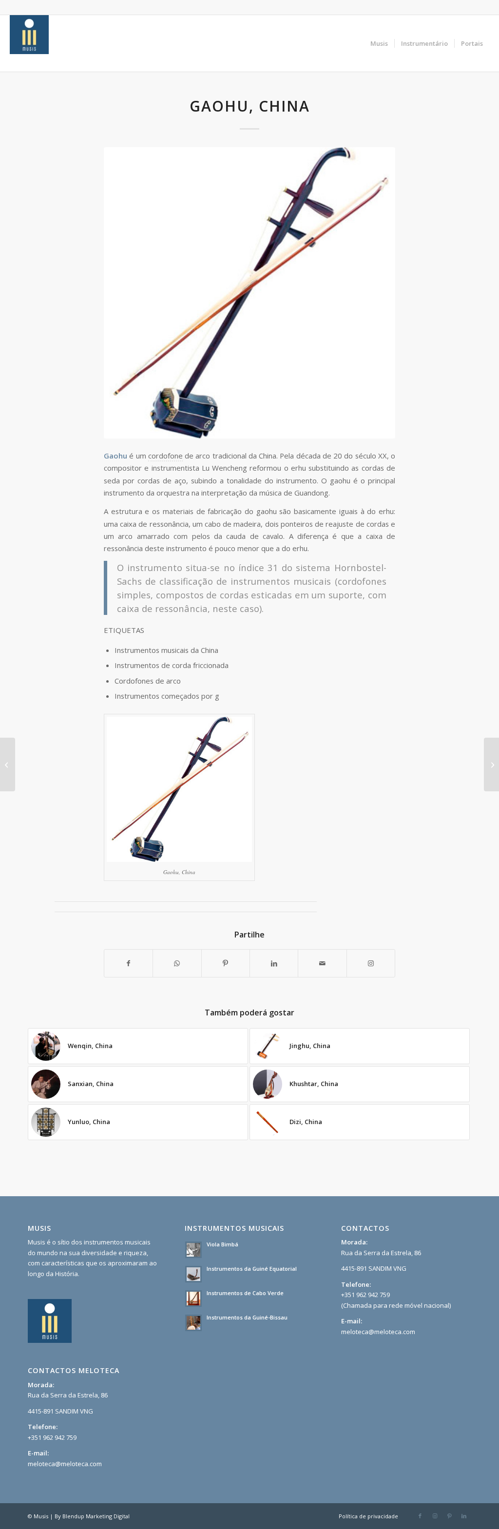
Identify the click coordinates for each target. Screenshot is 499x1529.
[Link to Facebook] (420, 1516)
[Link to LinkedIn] (464, 1516)
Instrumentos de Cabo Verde (245, 1293)
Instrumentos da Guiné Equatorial (252, 1268)
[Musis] (29, 43)
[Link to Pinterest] (449, 1516)
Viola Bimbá (222, 1244)
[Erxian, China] (491, 764)
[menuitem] (379, 43)
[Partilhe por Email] (322, 963)
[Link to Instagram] (371, 963)
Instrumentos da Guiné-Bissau (247, 1317)
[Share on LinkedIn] (274, 963)
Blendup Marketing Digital (96, 1516)
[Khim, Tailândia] (7, 764)
